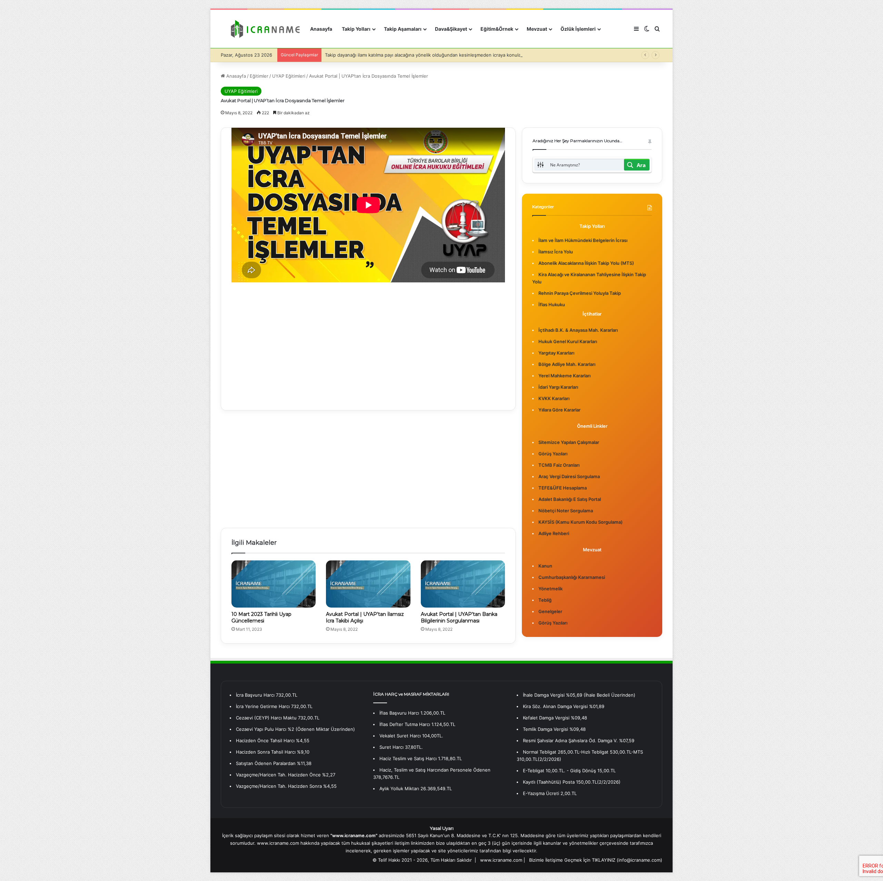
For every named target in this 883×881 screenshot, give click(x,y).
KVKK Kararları (553, 398)
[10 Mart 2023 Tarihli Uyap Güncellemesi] (273, 584)
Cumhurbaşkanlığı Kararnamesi (571, 577)
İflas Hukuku (551, 304)
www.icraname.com (501, 860)
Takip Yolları (356, 29)
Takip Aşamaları (402, 29)
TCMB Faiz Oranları (558, 465)
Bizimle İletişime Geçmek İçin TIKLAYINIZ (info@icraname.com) (595, 860)
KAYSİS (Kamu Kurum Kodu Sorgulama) (580, 522)
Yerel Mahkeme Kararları (564, 375)
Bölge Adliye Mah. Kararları (566, 364)
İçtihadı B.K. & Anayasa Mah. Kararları (578, 330)
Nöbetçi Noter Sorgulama (565, 510)
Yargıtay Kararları (556, 353)
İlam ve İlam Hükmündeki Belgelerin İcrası (582, 240)
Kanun (545, 566)
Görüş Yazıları (552, 453)
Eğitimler (259, 76)
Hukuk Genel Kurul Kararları (567, 341)
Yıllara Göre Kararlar (559, 410)
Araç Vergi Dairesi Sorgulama (569, 476)
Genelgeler (550, 611)
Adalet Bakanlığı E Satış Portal (569, 499)
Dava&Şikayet (451, 29)
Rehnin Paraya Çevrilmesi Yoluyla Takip (579, 293)
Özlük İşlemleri (578, 29)
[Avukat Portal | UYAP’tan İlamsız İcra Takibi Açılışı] (368, 584)
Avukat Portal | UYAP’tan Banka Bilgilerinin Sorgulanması (459, 617)
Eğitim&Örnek (496, 29)
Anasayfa (321, 29)
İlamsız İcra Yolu (555, 251)
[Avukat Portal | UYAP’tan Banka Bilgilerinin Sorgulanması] (463, 584)
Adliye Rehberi (553, 533)
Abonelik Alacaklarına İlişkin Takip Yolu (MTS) (586, 263)
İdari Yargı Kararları (558, 387)
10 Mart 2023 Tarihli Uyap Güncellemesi (261, 617)
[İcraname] (263, 29)
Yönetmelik (550, 588)
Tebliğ (545, 600)
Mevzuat (537, 29)
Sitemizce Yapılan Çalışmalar (568, 442)
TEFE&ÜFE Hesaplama (562, 488)
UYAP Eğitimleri (288, 76)
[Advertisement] (368, 341)
